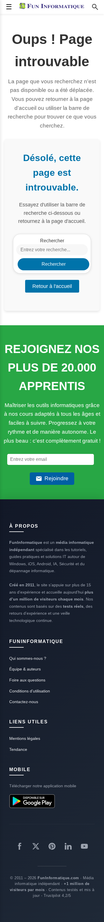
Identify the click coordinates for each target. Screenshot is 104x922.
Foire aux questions (27, 680)
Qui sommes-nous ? (27, 658)
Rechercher (52, 240)
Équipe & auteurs (25, 669)
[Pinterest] (52, 847)
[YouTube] (84, 847)
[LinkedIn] (68, 847)
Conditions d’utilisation (29, 691)
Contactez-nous (23, 701)
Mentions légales (24, 738)
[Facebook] (19, 847)
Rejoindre (56, 478)
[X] (35, 847)
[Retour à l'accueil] (53, 7)
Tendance (18, 749)
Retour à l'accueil (52, 286)
